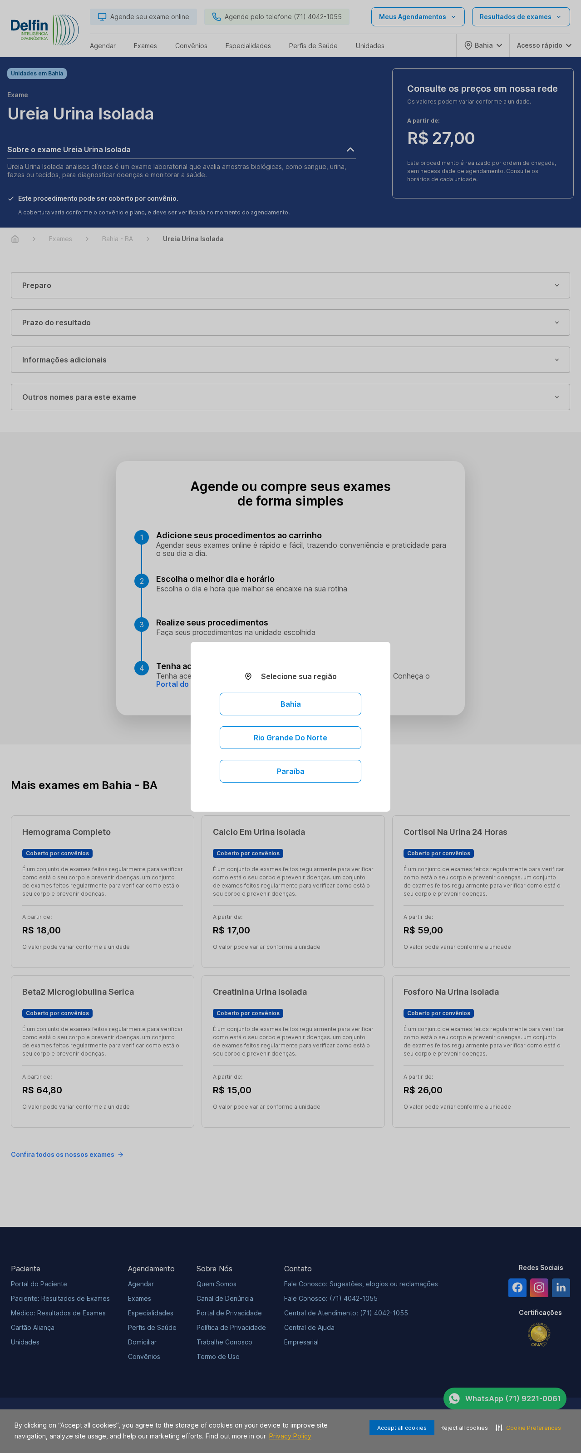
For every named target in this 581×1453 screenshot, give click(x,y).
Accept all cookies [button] (402, 1427)
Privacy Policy (290, 1436)
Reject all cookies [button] (464, 1427)
